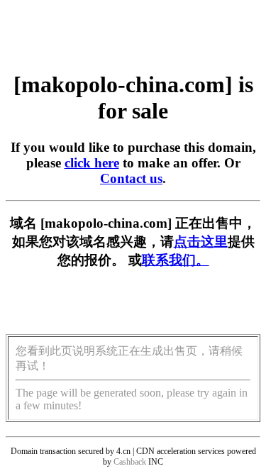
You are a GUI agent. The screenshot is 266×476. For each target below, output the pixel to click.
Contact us (131, 178)
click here (92, 162)
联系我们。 (175, 260)
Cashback (129, 462)
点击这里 (201, 241)
